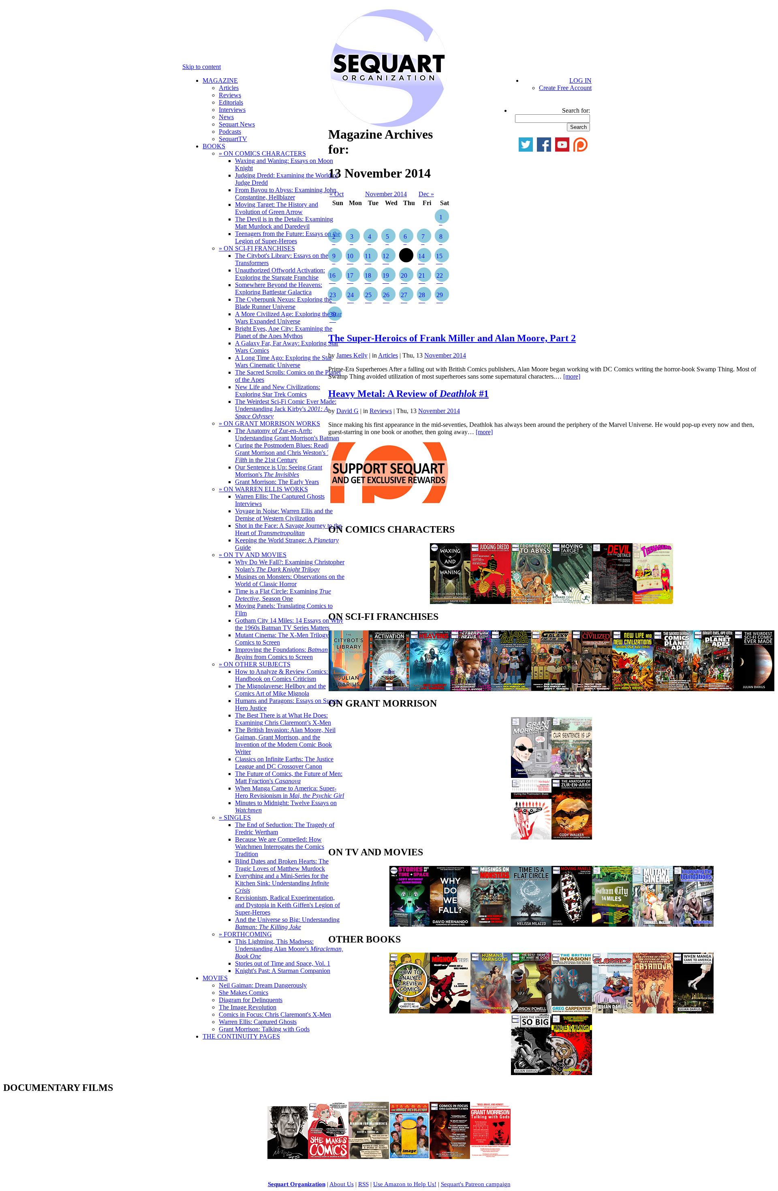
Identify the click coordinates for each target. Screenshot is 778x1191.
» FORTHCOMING (245, 934)
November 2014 (386, 194)
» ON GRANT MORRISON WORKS (269, 423)
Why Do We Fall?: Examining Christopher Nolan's (289, 566)
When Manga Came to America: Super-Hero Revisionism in (289, 792)
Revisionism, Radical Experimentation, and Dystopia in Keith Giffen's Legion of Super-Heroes (287, 905)
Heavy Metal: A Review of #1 (408, 393)
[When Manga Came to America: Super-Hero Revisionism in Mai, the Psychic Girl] (693, 1011)
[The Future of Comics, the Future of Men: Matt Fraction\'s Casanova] (653, 1011)
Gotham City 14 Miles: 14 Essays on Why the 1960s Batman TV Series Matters (289, 624)
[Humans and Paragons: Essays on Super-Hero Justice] (490, 1011)
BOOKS (214, 146)
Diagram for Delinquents (250, 999)
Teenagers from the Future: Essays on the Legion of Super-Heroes (287, 237)
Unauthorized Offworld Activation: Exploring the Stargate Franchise (280, 274)
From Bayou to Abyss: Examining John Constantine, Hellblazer (285, 193)
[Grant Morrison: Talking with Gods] (490, 1156)
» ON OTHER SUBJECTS (255, 664)
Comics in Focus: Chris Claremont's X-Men (275, 1014)
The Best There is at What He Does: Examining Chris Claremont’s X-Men (283, 719)
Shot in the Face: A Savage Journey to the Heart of (288, 529)
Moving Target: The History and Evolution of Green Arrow (276, 208)
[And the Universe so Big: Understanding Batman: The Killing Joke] (531, 1072)
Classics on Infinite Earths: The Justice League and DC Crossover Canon (284, 763)
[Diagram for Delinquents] (368, 1156)
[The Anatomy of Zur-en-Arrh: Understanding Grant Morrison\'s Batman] (571, 837)
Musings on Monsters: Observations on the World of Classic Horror (289, 580)
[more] (571, 376)
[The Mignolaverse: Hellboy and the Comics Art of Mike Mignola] (450, 1011)
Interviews (232, 109)
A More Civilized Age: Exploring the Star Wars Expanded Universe (288, 318)
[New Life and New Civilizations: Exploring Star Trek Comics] (632, 688)
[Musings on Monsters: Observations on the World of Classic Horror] (490, 924)
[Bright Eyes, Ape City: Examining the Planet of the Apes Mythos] (713, 688)
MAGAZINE (220, 80)
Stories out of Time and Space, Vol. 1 (282, 963)
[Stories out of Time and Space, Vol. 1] (409, 924)
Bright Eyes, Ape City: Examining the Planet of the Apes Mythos (283, 332)
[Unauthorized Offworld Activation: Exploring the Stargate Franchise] (389, 688)
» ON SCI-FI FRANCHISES (257, 248)
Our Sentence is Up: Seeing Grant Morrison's (278, 471)
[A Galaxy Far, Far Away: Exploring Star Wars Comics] (551, 688)
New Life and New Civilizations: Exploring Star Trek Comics (277, 390)
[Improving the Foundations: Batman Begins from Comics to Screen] (693, 924)
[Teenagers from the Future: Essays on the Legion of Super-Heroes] (653, 601)
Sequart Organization (296, 1184)
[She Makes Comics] (328, 1156)
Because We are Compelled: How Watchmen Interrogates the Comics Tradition (279, 846)
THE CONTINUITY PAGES (241, 1036)
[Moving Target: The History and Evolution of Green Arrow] (571, 601)
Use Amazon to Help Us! (404, 1184)
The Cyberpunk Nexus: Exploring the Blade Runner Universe (283, 303)
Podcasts (230, 131)
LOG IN (580, 80)
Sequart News (237, 124)
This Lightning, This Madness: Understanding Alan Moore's (289, 949)
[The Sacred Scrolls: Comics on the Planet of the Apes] (673, 688)
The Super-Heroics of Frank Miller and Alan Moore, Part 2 (452, 338)
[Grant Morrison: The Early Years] (531, 775)
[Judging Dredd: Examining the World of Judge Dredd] (490, 601)
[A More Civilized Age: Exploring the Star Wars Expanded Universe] (592, 688)
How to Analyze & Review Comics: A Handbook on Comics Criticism (284, 675)
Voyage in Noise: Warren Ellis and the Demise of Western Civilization (284, 515)
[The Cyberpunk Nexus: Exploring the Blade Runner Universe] (470, 688)
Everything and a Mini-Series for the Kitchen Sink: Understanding (282, 883)
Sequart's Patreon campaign (476, 1184)
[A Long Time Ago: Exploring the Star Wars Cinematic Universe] (511, 688)
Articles (229, 87)
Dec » (426, 194)
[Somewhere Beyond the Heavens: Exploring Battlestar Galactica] (430, 688)
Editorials (231, 102)
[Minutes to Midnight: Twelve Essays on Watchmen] (571, 1072)
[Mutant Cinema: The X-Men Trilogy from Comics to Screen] (653, 924)
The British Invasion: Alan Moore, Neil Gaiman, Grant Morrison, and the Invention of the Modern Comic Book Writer (285, 740)
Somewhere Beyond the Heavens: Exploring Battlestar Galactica (278, 288)
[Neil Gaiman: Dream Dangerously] (287, 1156)
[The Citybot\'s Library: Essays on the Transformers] (349, 688)
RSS (363, 1184)
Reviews (230, 95)
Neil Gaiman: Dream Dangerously (263, 985)
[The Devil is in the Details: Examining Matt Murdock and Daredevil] (612, 601)
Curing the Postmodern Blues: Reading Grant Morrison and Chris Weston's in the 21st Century (286, 452)
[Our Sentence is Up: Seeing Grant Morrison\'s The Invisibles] (571, 775)
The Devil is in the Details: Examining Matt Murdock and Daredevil (284, 223)
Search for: (576, 110)
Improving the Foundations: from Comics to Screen (281, 653)
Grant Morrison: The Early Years (277, 481)
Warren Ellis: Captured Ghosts (258, 1021)
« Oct (336, 194)
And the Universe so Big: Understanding (287, 923)
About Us (341, 1184)
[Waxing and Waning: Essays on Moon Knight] (450, 601)
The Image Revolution (247, 1007)
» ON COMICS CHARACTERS (262, 153)
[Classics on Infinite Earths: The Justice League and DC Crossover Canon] (612, 1011)
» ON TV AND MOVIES (252, 554)
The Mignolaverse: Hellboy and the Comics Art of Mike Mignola (280, 690)
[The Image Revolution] (409, 1156)
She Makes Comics (243, 992)
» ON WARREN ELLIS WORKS (263, 489)
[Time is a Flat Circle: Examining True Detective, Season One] (531, 924)
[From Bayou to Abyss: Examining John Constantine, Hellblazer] (531, 601)
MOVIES (215, 978)
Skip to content (201, 66)
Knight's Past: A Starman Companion (282, 970)
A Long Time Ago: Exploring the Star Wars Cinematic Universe (283, 361)
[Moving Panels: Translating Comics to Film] (571, 924)
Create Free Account (565, 87)
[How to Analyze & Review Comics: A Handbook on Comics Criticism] (409, 1011)
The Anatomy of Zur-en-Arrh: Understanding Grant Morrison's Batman (287, 434)
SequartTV (233, 138)
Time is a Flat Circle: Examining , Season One (283, 595)
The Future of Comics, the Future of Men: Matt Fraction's (288, 777)
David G (347, 410)
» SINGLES (235, 817)
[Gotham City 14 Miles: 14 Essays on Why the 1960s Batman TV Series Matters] (612, 924)
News (226, 117)
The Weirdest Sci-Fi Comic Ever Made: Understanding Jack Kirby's (285, 409)
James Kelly (352, 355)
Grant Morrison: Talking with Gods (264, 1029)
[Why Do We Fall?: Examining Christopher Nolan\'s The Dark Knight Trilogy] (450, 924)
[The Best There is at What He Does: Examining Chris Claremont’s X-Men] (531, 1011)
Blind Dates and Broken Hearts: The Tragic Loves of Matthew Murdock (282, 865)
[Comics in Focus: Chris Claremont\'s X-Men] (450, 1156)
